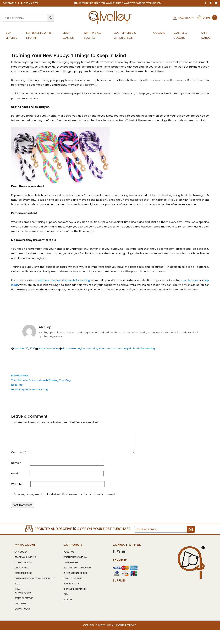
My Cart (209, 17)
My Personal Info (24, 562)
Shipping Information (75, 589)
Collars (159, 33)
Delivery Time (22, 567)
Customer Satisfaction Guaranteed (35, 578)
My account (22, 551)
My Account (185, 18)
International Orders (75, 573)
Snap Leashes (68, 35)
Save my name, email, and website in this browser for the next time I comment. (65, 494)
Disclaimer (20, 603)
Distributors (71, 562)
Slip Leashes (11, 35)
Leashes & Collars (180, 35)
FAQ (66, 594)
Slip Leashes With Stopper (38, 35)
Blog (17, 583)
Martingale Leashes (92, 35)
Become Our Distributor (77, 567)
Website (16, 484)
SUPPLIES (119, 580)
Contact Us (9, 3)
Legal (17, 589)
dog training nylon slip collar (79, 348)
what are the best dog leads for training (64, 280)
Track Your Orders (25, 557)
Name (16, 463)
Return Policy (71, 583)
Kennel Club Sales (73, 578)
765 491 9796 (31, 3)
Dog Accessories (48, 348)
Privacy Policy (23, 592)
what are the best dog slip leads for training (126, 348)
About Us (69, 551)
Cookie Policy (22, 608)
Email (15, 473)
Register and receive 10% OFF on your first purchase (82, 528)
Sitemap (68, 599)
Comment (18, 452)
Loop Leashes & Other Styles (125, 35)
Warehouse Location (75, 557)
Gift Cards (205, 35)
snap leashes (189, 280)
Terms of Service (24, 598)
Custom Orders (23, 573)
